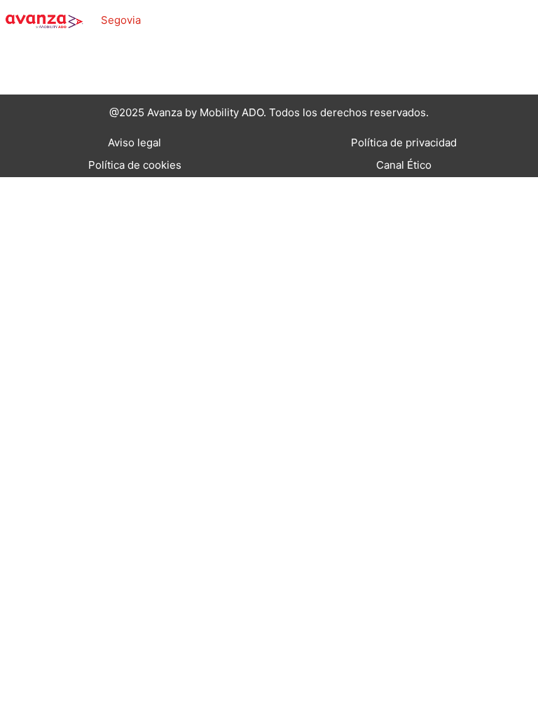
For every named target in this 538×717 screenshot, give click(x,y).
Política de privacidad (404, 142)
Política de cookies (134, 165)
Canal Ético (404, 165)
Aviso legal (134, 142)
